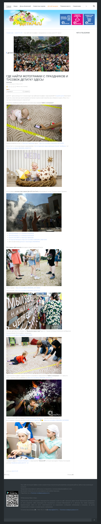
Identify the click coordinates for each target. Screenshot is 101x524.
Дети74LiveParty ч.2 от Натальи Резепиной (21, 233)
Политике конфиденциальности (40, 493)
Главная (8, 6)
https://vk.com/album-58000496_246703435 (51, 143)
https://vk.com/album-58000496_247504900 (56, 420)
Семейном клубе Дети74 (18, 463)
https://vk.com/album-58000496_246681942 (19, 148)
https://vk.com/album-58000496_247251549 (27, 290)
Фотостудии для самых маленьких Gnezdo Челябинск (50, 146)
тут (28, 463)
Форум (15, 6)
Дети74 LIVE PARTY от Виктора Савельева (21, 237)
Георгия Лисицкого (16, 239)
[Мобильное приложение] (65, 19)
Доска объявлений (25, 6)
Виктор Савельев (34, 420)
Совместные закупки (39, 6)
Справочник (9, 33)
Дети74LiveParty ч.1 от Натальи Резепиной (21, 235)
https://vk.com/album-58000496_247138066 (28, 288)
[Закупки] (89, 19)
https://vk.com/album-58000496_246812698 (34, 239)
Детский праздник (53, 6)
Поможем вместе (65, 6)
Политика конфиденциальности (69, 510)
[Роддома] (77, 19)
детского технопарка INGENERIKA (30, 241)
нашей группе (60, 96)
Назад (7, 474)
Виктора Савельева (28, 143)
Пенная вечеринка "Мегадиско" (34, 418)
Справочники (77, 6)
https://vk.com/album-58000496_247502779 (40, 377)
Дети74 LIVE (18, 33)
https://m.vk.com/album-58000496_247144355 (19, 335)
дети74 (10, 53)
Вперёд (70, 474)
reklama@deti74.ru (53, 510)
